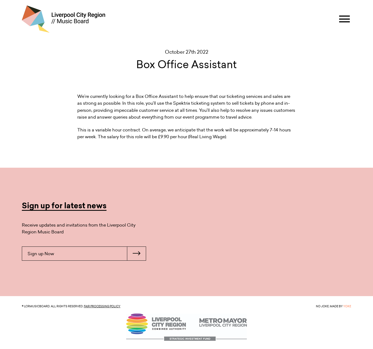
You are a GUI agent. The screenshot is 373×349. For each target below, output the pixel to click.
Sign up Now (41, 254)
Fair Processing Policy (102, 306)
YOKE (347, 306)
